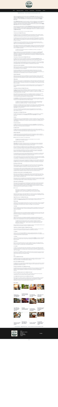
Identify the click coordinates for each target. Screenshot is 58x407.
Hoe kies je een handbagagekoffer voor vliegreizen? (16, 295)
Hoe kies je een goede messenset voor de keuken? (17, 323)
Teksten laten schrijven (20, 10)
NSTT (14, 10)
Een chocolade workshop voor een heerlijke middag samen (40, 323)
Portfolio (41, 333)
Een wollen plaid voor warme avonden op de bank (33, 295)
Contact (44, 10)
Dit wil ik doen (32, 10)
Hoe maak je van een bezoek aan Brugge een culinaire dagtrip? (41, 309)
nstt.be (29, 339)
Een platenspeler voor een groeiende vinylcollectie (32, 309)
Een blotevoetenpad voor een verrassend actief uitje (25, 294)
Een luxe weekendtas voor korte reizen (33, 323)
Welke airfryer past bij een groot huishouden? (40, 295)
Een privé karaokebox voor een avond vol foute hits (25, 308)
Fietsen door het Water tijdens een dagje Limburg (24, 322)
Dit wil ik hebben (38, 10)
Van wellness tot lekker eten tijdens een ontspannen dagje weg (16, 309)
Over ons (26, 10)
